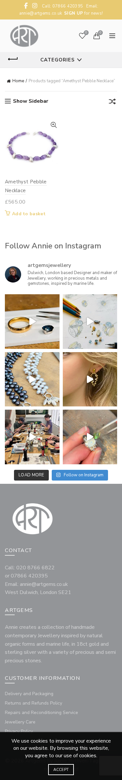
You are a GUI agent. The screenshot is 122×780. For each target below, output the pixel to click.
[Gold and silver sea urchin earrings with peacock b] (90, 379)
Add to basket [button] (29, 214)
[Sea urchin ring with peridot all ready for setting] (90, 437)
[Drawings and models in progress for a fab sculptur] (90, 321)
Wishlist (86, 33)
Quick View (54, 125)
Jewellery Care (20, 722)
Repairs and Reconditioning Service (41, 712)
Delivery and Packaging (29, 694)
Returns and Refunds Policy (33, 703)
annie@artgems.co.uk (40, 13)
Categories (57, 60)
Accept (61, 769)
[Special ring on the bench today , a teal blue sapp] (32, 321)
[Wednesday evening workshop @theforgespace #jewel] (32, 437)
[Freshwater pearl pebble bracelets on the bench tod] (32, 379)
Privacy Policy (19, 731)
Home (18, 81)
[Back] (13, 59)
